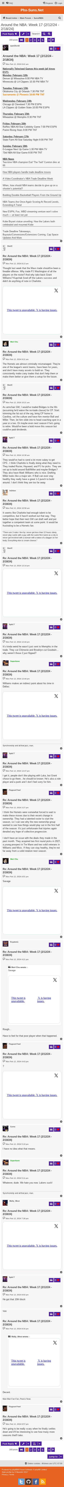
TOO (5, 1311)
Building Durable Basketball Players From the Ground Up (32, 195)
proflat (9, 1472)
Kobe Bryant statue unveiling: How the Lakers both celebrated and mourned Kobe (29, 223)
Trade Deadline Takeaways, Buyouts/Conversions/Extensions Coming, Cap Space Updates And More (30, 234)
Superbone (15, 661)
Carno (12, 1127)
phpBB (15, 1470)
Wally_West (14, 1201)
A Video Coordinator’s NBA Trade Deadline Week (28, 178)
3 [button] (34, 40)
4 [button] (38, 40)
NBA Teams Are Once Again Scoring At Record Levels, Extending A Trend (31, 203)
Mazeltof (19, 1472)
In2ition (12, 491)
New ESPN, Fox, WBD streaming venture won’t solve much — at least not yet (30, 213)
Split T (12, 438)
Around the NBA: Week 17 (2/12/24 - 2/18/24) (30, 27)
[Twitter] (21, 1482)
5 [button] (42, 40)
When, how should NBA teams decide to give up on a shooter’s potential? (30, 187)
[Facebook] (35, 1482)
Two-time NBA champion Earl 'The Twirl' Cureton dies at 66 (31, 164)
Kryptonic (14, 942)
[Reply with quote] (51, 49)
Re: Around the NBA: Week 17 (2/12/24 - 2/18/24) (27, 257)
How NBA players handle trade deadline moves (27, 172)
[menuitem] (9, 3)
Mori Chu (14, 342)
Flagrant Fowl (15, 790)
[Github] (28, 1482)
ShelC (9, 246)
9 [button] (49, 40)
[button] (21, 40)
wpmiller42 (15, 46)
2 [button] (30, 40)
